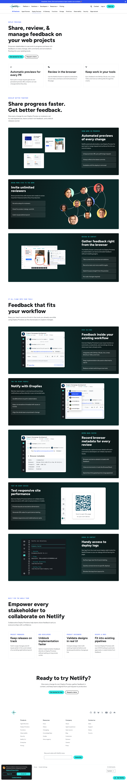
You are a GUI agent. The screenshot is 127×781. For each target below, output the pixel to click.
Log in (103, 6)
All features (16, 11)
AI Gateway (46, 11)
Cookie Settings (43, 767)
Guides (45, 736)
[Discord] (114, 713)
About (67, 724)
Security (85, 11)
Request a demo (32, 57)
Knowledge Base (47, 733)
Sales (89, 724)
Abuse (35, 767)
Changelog (46, 730)
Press (67, 745)
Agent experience (70, 727)
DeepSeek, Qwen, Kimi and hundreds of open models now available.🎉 (61, 1)
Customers (69, 736)
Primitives (69, 11)
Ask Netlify (120, 778)
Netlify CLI (23, 739)
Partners (68, 739)
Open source (69, 730)
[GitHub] (91, 713)
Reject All (9, 774)
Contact (96, 6)
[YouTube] (106, 713)
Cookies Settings (16, 777)
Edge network (94, 11)
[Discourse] (111, 713)
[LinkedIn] (94, 713)
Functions (54, 11)
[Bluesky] (98, 713)
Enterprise (23, 742)
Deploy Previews (36, 11)
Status (44, 727)
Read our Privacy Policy (12, 770)
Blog (67, 733)
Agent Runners (26, 11)
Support (90, 727)
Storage (62, 11)
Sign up (110, 6)
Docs (44, 724)
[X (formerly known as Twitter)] (102, 713)
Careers (68, 742)
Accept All (23, 774)
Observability (77, 11)
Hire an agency (47, 739)
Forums (90, 733)
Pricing (62, 6)
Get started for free (16, 57)
